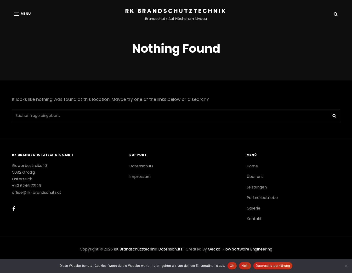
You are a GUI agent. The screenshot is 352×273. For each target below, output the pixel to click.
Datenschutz (141, 166)
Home (252, 166)
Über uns (255, 176)
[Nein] (346, 265)
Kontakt (254, 219)
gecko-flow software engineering (240, 249)
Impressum (140, 176)
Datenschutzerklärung (273, 265)
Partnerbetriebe (262, 197)
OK (232, 265)
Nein (245, 265)
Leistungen (257, 187)
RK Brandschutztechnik (176, 11)
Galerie (253, 208)
